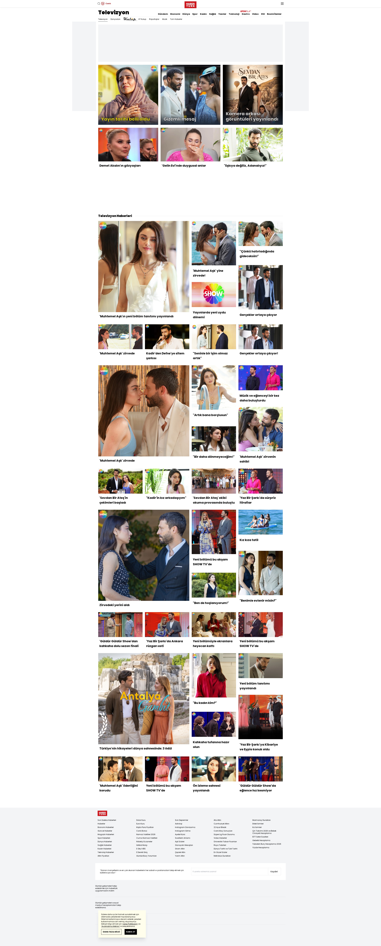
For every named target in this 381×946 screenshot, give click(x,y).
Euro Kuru (140, 823)
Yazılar (222, 14)
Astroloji (178, 823)
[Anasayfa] (102, 813)
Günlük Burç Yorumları (146, 856)
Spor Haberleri (104, 838)
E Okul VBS (141, 848)
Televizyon (113, 12)
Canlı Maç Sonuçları (223, 831)
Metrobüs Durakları (222, 856)
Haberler (101, 823)
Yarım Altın (180, 856)
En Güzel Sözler (220, 852)
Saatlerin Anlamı (182, 838)
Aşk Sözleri (179, 841)
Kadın (203, 14)
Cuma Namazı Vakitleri (146, 838)
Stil (263, 14)
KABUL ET (130, 932)
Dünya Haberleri (105, 841)
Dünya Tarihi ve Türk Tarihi (225, 848)
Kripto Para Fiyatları (145, 827)
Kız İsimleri (257, 827)
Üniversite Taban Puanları (225, 841)
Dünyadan (115, 19)
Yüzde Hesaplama (260, 847)
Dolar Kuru (141, 820)
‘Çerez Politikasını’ (130, 924)
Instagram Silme (182, 831)
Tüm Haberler (176, 19)
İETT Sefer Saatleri (260, 837)
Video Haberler (220, 838)
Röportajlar (154, 19)
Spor (195, 14)
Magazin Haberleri (106, 834)
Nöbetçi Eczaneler (144, 841)
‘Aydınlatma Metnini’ (110, 926)
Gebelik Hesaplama (261, 840)
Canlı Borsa (141, 831)
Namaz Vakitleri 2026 (145, 834)
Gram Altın (180, 848)
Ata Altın (217, 820)
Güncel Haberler (105, 831)
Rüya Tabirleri (220, 845)
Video (255, 14)
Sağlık (212, 14)
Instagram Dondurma (185, 827)
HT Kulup (142, 19)
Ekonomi (175, 14)
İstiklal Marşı (141, 845)
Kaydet (274, 871)
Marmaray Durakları (261, 820)
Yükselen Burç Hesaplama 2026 (266, 844)
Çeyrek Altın (180, 852)
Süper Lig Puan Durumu (224, 834)
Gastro (246, 14)
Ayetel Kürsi (180, 834)
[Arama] (98, 3)
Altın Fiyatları (103, 856)
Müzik (164, 19)
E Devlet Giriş (141, 852)
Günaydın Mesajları (184, 845)
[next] (281, 94)
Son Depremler (181, 820)
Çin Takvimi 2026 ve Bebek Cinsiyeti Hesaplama (264, 832)
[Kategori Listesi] (282, 3)
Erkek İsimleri (258, 823)
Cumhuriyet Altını (221, 823)
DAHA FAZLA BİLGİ (111, 932)
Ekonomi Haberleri (106, 827)
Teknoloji (234, 14)
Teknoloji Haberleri (106, 852)
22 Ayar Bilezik (220, 827)
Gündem (163, 14)
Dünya (186, 14)
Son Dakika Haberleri (107, 820)
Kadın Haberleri (104, 848)
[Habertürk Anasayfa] (190, 4)
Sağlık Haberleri (105, 845)
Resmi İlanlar (274, 14)
